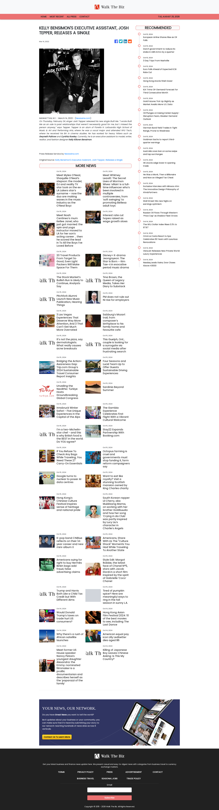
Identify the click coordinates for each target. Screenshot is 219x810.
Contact (158, 772)
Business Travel (85, 778)
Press (110, 772)
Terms (61, 772)
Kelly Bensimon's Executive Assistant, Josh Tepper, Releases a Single (89, 159)
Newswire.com (83, 118)
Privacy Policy (85, 772)
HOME (44, 16)
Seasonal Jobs (109, 778)
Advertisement (133, 772)
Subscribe (109, 797)
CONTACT (84, 16)
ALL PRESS (71, 16)
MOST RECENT (57, 16)
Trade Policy (134, 778)
